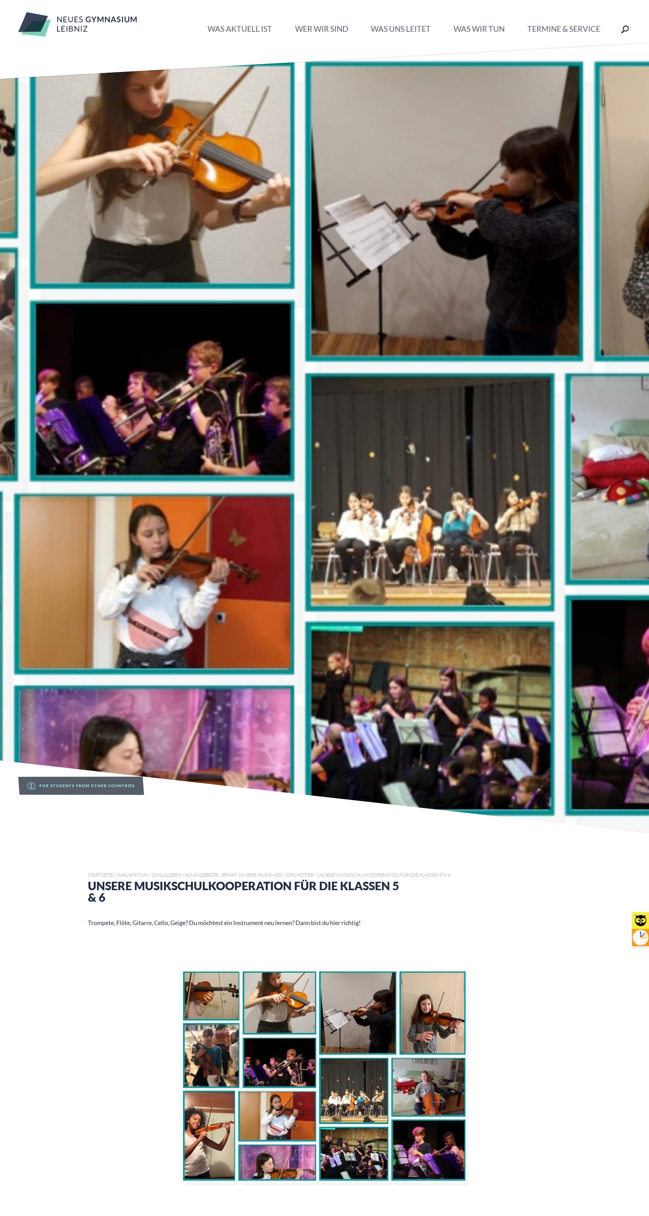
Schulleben (167, 875)
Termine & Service (563, 28)
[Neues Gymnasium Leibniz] (77, 34)
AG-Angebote (201, 875)
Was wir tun (479, 28)
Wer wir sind (321, 28)
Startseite (100, 875)
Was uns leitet (401, 28)
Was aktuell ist (240, 28)
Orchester (300, 875)
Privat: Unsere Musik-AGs (252, 875)
